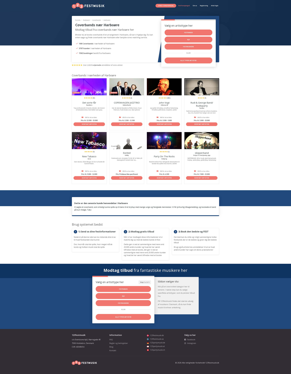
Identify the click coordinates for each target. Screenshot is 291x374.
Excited (126, 152)
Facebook (191, 339)
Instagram (191, 343)
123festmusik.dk (156, 335)
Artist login (214, 6)
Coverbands (96, 20)
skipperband (202, 152)
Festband (86, 20)
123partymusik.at (157, 346)
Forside (77, 20)
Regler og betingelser (118, 343)
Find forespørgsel (184, 6)
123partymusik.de (157, 342)
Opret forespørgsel (166, 6)
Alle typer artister (188, 60)
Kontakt (112, 350)
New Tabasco (89, 156)
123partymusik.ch (157, 350)
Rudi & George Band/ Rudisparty (202, 104)
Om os (195, 6)
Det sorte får (89, 102)
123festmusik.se (156, 339)
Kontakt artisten (89, 124)
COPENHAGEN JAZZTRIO (127, 102)
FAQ (111, 339)
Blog (111, 347)
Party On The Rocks (164, 156)
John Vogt (164, 102)
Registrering (204, 6)
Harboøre (107, 20)
